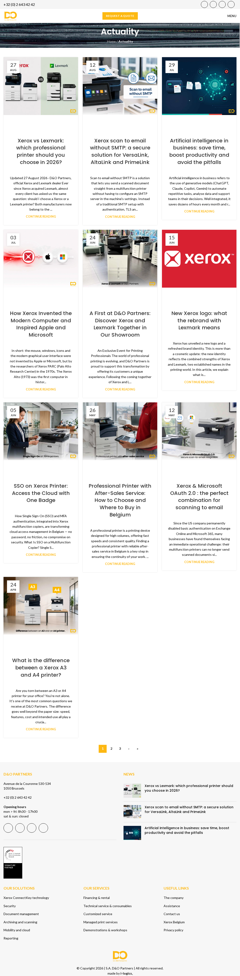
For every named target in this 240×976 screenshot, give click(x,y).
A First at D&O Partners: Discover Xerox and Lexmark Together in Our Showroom (120, 324)
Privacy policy (173, 930)
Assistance (172, 906)
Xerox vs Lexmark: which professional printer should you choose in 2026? (40, 151)
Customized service (97, 914)
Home (111, 41)
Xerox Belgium (174, 922)
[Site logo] (11, 16)
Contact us (172, 914)
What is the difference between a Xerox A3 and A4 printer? (41, 668)
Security (10, 906)
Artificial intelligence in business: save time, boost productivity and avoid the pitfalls (199, 151)
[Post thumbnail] (132, 791)
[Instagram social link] (231, 4)
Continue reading (41, 216)
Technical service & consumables (107, 906)
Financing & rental (96, 898)
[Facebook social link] (204, 4)
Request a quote (120, 16)
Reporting (11, 938)
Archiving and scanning (20, 922)
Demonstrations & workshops (105, 930)
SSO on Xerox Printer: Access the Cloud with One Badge (41, 493)
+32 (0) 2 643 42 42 (18, 797)
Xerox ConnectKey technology (26, 898)
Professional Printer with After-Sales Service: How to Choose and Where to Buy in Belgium (120, 500)
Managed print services (100, 922)
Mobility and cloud (17, 930)
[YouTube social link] (213, 4)
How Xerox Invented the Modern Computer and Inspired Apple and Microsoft (41, 324)
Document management (21, 914)
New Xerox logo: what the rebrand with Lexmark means (199, 320)
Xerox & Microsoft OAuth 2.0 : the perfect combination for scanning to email (199, 496)
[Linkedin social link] (222, 4)
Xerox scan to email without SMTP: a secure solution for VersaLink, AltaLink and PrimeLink (120, 151)
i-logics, (126, 973)
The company (174, 898)
